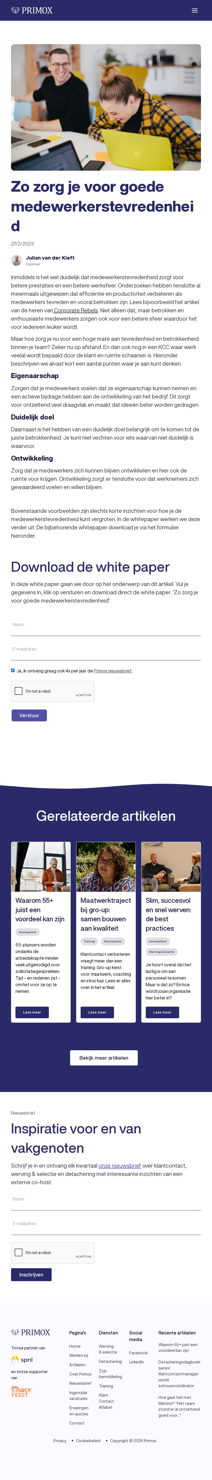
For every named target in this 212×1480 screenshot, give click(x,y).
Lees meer (32, 1012)
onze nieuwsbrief (120, 1165)
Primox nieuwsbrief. (113, 671)
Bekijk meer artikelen (104, 1057)
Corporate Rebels (75, 310)
